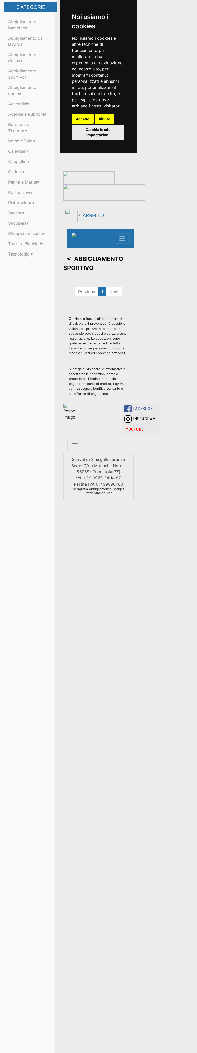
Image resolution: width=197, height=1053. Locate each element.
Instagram (144, 418)
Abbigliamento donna (22, 57)
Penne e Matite (22, 182)
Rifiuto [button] (104, 119)
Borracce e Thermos (18, 127)
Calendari (17, 151)
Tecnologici (19, 254)
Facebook (143, 408)
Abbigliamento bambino (22, 24)
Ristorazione (20, 202)
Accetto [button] (83, 119)
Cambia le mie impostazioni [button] (98, 132)
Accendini (17, 103)
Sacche (15, 212)
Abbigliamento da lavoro (25, 41)
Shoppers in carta (25, 233)
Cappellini (17, 161)
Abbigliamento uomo (22, 90)
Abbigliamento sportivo (22, 74)
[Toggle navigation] (122, 238)
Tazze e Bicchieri (24, 243)
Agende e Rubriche (26, 114)
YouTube (135, 429)
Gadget (15, 171)
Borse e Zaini (20, 140)
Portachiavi (19, 192)
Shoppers (17, 223)
